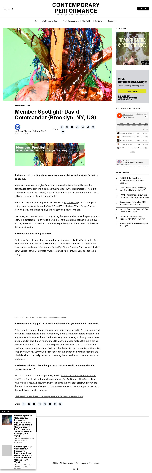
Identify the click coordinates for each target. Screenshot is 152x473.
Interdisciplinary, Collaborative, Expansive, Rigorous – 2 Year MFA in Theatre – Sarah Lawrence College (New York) (23, 454)
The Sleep (84, 379)
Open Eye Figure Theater (65, 247)
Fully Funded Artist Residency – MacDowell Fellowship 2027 (134, 188)
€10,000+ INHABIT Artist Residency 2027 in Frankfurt (132, 217)
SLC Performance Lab (122, 166)
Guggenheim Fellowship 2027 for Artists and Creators (133, 203)
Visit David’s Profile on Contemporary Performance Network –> (49, 396)
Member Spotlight (23, 105)
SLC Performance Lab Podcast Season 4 (140, 166)
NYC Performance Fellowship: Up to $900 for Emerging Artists (134, 196)
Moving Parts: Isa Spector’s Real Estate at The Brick (134, 210)
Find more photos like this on (40, 317)
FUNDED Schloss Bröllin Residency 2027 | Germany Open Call (132, 180)
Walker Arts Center (38, 247)
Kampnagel (20, 383)
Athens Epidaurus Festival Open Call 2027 (134, 224)
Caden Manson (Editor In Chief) (32, 131)
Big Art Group (71, 202)
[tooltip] (62, 127)
